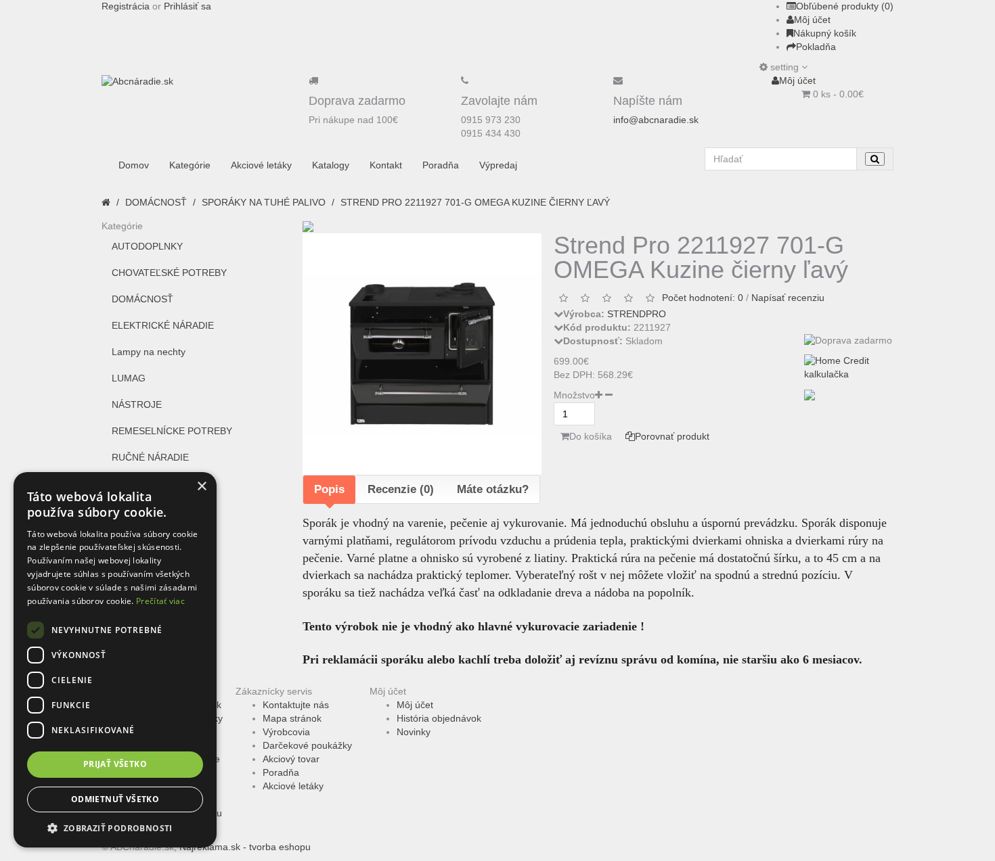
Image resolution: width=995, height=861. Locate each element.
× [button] (201, 487)
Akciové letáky (293, 786)
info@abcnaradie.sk (656, 119)
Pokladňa (816, 46)
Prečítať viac (160, 601)
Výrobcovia (286, 731)
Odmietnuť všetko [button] (115, 799)
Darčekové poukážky (307, 745)
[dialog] (115, 659)
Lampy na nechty (148, 351)
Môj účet (812, 19)
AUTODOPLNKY (147, 246)
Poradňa (281, 772)
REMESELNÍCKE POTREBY (172, 430)
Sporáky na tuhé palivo (264, 202)
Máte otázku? (493, 489)
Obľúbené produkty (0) (844, 6)
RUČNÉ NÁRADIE (150, 457)
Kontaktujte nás (296, 704)
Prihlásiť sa (187, 6)
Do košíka (590, 436)
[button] (115, 827)
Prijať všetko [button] (115, 764)
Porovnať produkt (672, 436)
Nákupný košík (824, 33)
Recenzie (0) (401, 489)
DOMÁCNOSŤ (156, 202)
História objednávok (439, 718)
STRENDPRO (636, 313)
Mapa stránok (292, 718)
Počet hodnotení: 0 (702, 297)
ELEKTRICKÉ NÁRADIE (163, 325)
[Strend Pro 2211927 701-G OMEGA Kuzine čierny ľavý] (422, 354)
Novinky (413, 731)
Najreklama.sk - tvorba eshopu (245, 846)
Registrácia (126, 6)
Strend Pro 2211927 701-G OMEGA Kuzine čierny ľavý (475, 202)
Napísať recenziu (787, 297)
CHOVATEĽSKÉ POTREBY (169, 272)
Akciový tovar (291, 758)
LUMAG (129, 378)
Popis (329, 489)
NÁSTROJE (137, 404)
